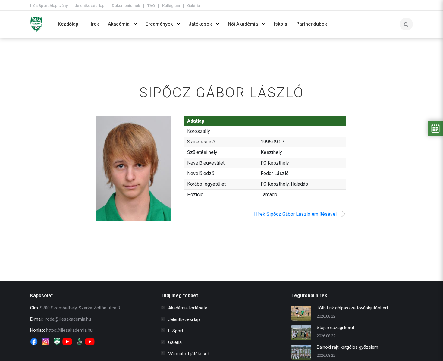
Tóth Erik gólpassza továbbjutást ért (352, 308)
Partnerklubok (311, 24)
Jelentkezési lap (90, 5)
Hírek (93, 24)
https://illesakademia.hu (69, 330)
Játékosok (200, 24)
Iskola (280, 24)
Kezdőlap (68, 24)
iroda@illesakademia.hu (68, 319)
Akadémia (119, 24)
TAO (151, 5)
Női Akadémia (243, 24)
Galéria (193, 5)
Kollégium (171, 5)
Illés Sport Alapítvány (49, 5)
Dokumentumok (126, 5)
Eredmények (159, 24)
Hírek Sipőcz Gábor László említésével (295, 214)
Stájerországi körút (335, 327)
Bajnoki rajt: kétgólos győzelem (347, 347)
